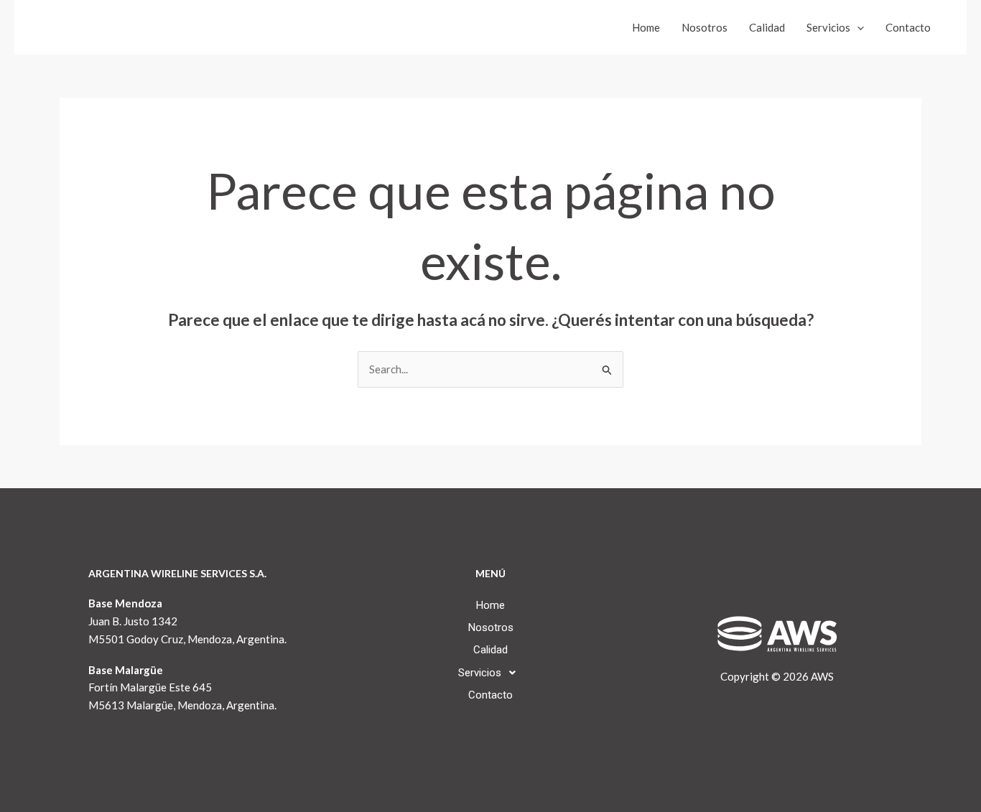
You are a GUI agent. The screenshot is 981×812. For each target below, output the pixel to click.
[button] (857, 27)
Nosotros (704, 27)
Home (646, 27)
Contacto (908, 27)
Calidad (767, 27)
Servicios (828, 27)
